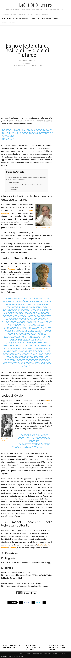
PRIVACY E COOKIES (45, 653)
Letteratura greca (18, 66)
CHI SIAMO (27, 653)
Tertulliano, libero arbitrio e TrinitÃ (11, 646)
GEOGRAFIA (12, 23)
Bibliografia (14, 187)
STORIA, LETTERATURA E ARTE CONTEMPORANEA (15, 18)
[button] (67, 14)
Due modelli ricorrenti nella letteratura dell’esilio (25, 185)
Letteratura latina (35, 66)
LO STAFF (20, 653)
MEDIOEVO (22, 14)
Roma (33, 593)
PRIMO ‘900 (45, 14)
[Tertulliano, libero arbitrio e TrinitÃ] (12, 627)
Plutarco (11, 269)
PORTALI (63, 653)
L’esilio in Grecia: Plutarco (16, 180)
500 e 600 (30, 14)
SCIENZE (4, 23)
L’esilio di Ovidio (13, 182)
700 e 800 (37, 14)
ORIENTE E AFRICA (46, 18)
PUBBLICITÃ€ (55, 653)
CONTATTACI (35, 653)
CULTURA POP (35, 18)
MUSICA (56, 18)
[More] (44, 602)
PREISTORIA (5, 14)
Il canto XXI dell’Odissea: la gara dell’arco (35, 647)
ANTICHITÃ (13, 14)
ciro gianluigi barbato (26, 60)
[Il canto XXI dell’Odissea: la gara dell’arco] (35, 627)
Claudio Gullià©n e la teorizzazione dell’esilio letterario (27, 177)
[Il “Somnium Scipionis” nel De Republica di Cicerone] (58, 627)
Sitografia (14, 189)
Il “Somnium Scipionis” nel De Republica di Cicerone (57, 647)
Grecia (26, 593)
